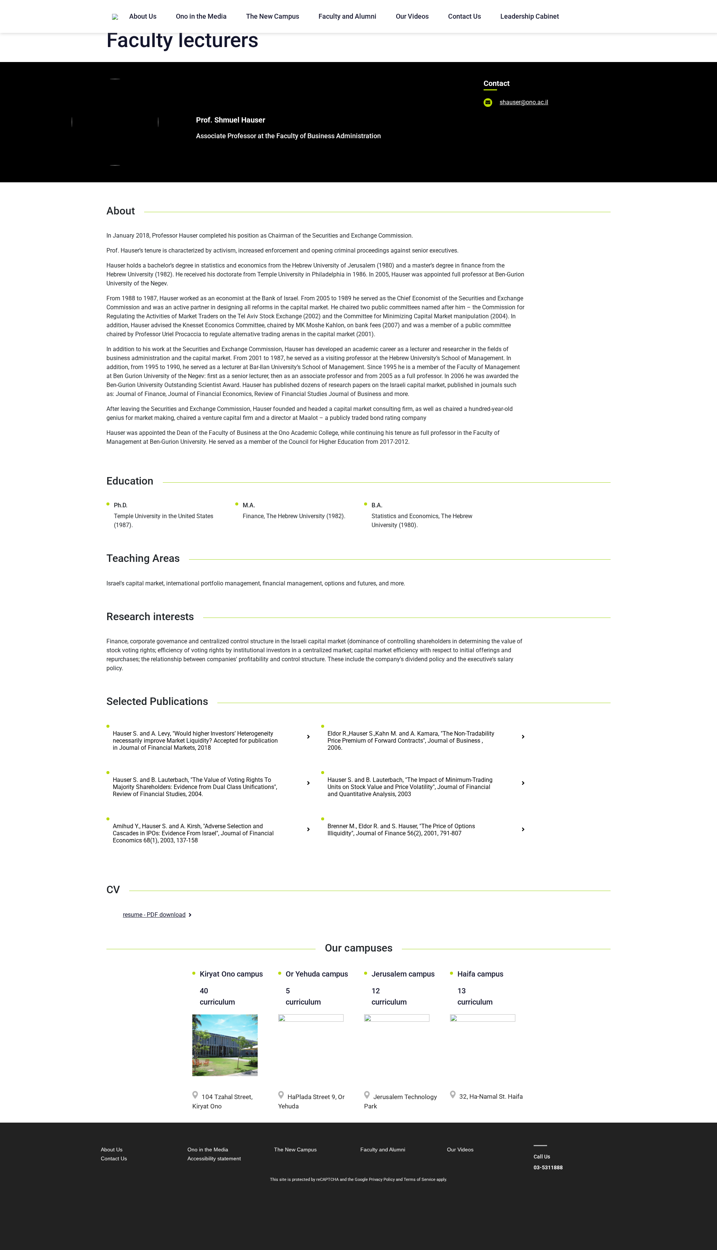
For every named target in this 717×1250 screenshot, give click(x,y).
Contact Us (464, 16)
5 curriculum (301, 996)
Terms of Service (419, 1179)
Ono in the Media (201, 16)
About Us (142, 16)
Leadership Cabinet (529, 16)
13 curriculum (475, 996)
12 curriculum (389, 996)
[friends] (115, 16)
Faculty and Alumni (347, 16)
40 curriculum (217, 996)
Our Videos (412, 16)
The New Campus (272, 16)
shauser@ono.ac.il (524, 102)
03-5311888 (548, 1167)
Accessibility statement (214, 1158)
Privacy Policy (382, 1179)
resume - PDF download (154, 914)
